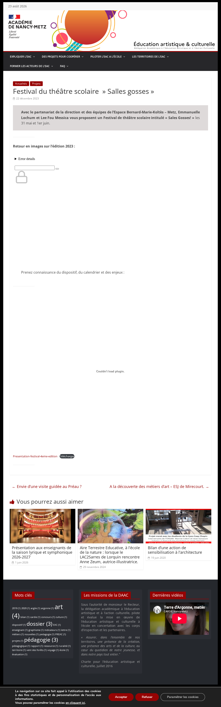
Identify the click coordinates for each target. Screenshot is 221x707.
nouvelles (32, 634)
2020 (25, 608)
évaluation (19, 654)
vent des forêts (37, 650)
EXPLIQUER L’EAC (21, 56)
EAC (57, 624)
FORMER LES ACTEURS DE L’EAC (30, 66)
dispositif (19, 624)
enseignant (20, 630)
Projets (36, 83)
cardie (35, 617)
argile (35, 608)
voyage (53, 650)
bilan (25, 617)
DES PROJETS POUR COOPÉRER (61, 56)
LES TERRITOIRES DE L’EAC (148, 56)
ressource (51, 645)
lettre (65, 630)
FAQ (62, 66)
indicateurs (52, 630)
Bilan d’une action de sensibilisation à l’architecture (175, 550)
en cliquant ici (75, 703)
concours (48, 617)
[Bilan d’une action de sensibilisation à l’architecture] (178, 511)
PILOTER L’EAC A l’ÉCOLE (106, 56)
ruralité (65, 645)
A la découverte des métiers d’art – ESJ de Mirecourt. (159, 486)
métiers (18, 634)
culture (61, 617)
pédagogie (41, 639)
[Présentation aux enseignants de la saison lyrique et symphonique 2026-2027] (42, 511)
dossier (39, 623)
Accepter (121, 697)
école (64, 650)
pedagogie (46, 634)
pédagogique (21, 645)
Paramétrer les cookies (183, 697)
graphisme (36, 630)
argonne (47, 608)
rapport (37, 645)
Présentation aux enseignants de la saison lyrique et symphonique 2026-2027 (42, 552)
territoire (19, 650)
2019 (16, 608)
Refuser (147, 697)
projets (17, 640)
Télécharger (67, 456)
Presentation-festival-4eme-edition (35, 456)
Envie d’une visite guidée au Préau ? (47, 486)
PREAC (60, 634)
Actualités (21, 83)
